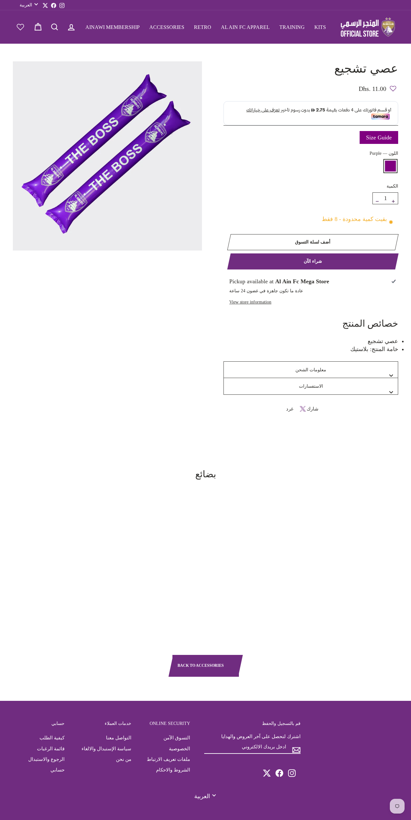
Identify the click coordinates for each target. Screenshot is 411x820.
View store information (250, 301)
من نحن (123, 759)
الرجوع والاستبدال (46, 759)
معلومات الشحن (310, 369)
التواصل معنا (118, 737)
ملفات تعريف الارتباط (168, 759)
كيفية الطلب (52, 737)
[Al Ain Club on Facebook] (279, 770)
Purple (390, 166)
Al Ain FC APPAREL (245, 27)
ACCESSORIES (166, 27)
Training (292, 27)
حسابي (57, 769)
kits (320, 27)
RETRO (202, 27)
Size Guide (379, 137)
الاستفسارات (311, 386)
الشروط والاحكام (173, 769)
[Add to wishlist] (393, 85)
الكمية (392, 186)
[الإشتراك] (296, 747)
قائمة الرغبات (51, 748)
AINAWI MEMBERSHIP (112, 27)
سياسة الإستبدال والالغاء (106, 748)
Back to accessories (201, 665)
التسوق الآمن (176, 737)
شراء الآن (313, 261)
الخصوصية (179, 748)
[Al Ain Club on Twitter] (267, 770)
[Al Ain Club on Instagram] (292, 770)
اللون (384, 153)
